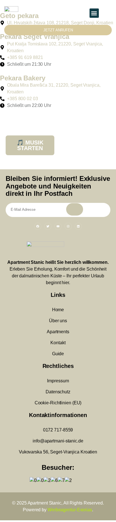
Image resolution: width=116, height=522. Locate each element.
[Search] (74, 209)
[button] (94, 13)
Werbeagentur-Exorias (70, 509)
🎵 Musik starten (30, 145)
